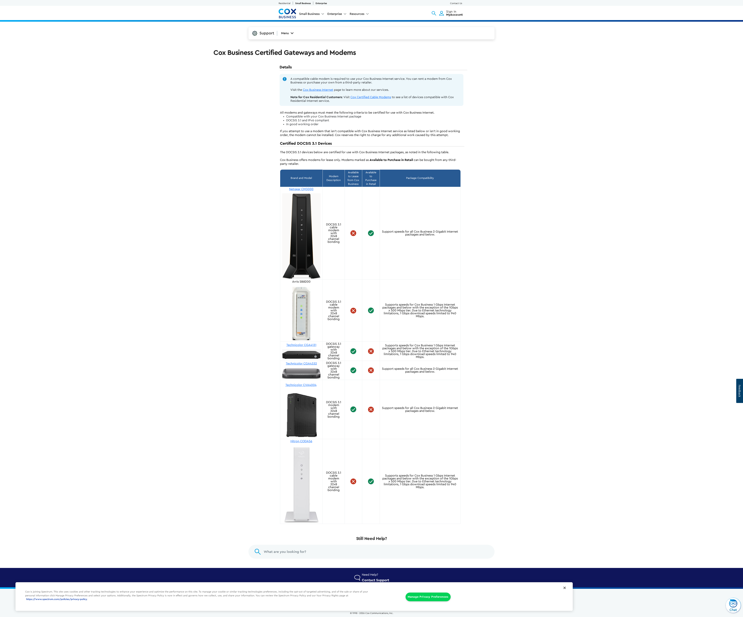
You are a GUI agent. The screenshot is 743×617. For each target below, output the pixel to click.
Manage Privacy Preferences (428, 597)
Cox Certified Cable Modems (370, 97)
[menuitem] (312, 14)
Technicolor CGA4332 (301, 363)
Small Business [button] (309, 13)
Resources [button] (357, 13)
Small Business (303, 3)
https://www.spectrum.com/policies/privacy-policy (56, 599)
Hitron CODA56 (301, 441)
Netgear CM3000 (301, 189)
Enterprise (321, 3)
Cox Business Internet (318, 89)
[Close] (564, 588)
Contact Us (456, 3)
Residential (284, 3)
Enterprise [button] (334, 13)
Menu (285, 33)
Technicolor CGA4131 (301, 345)
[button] (434, 13)
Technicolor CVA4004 (301, 385)
